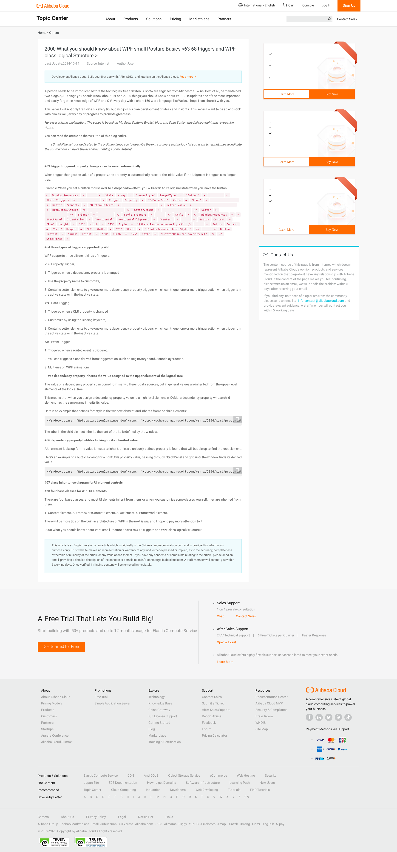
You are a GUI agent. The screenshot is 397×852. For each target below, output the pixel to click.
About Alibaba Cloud (55, 697)
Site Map (261, 729)
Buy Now (332, 94)
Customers (49, 716)
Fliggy (183, 824)
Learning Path (240, 782)
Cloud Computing (123, 790)
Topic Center (92, 790)
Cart (291, 5)
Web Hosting (246, 775)
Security (270, 775)
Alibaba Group (48, 824)
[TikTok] (348, 717)
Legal (122, 817)
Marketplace (199, 19)
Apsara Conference (54, 735)
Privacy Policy (96, 817)
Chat (220, 616)
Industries (153, 790)
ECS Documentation (123, 782)
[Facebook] (309, 717)
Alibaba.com (144, 824)
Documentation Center (271, 697)
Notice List (145, 817)
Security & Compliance (271, 710)
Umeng (245, 824)
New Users (267, 782)
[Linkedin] (319, 717)
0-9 (246, 797)
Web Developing (207, 790)
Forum (206, 729)
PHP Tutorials (260, 790)
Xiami (256, 824)
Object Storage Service (184, 775)
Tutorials (234, 790)
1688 (158, 824)
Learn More (286, 94)
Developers (178, 790)
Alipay (280, 824)
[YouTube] (338, 717)
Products (130, 19)
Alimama (170, 824)
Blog (151, 729)
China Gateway (159, 710)
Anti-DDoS (151, 775)
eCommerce (218, 775)
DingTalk (268, 824)
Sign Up (349, 5)
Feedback (209, 722)
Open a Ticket (226, 642)
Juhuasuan (108, 824)
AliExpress (126, 824)
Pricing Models (51, 703)
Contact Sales (347, 19)
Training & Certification (164, 742)
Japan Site (91, 782)
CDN (131, 775)
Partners (224, 19)
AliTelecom (208, 824)
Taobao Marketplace (74, 824)
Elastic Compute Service (101, 775)
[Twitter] (328, 717)
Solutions (154, 19)
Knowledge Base (160, 703)
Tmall (95, 824)
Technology (156, 697)
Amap (221, 824)
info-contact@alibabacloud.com (321, 300)
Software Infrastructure (203, 782)
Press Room (264, 716)
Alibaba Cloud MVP (269, 703)
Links (169, 817)
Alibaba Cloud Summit (57, 742)
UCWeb (233, 824)
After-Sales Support (216, 710)
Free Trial (101, 697)
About (110, 19)
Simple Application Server (112, 703)
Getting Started (159, 722)
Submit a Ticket (213, 703)
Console (308, 5)
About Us (67, 817)
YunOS (193, 824)
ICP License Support (162, 716)
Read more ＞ (188, 76)
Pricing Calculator (214, 735)
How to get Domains (161, 782)
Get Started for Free (61, 646)
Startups (47, 729)
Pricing (175, 19)
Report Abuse (211, 716)
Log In (326, 5)
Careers (43, 817)
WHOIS (260, 722)
